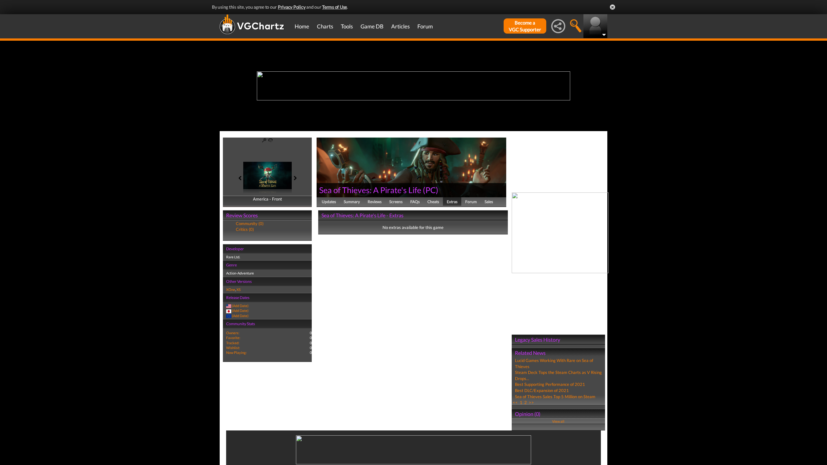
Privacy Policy (292, 7)
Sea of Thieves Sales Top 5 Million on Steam (555, 396)
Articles (400, 26)
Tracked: (232, 343)
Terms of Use (334, 7)
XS (238, 289)
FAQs (415, 201)
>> (531, 402)
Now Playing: (236, 352)
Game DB (372, 26)
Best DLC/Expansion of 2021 (542, 390)
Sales (489, 201)
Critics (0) (245, 229)
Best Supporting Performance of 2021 (550, 384)
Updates (329, 201)
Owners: (232, 333)
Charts (325, 26)
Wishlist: (233, 348)
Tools (347, 26)
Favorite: (233, 338)
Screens (396, 201)
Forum (425, 26)
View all (558, 421)
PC (430, 190)
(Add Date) (240, 306)
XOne (230, 289)
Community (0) (250, 223)
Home (302, 26)
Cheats (433, 201)
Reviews (375, 201)
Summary (352, 201)
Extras (452, 201)
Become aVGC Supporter (525, 26)
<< (515, 402)
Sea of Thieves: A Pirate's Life (370, 190)
